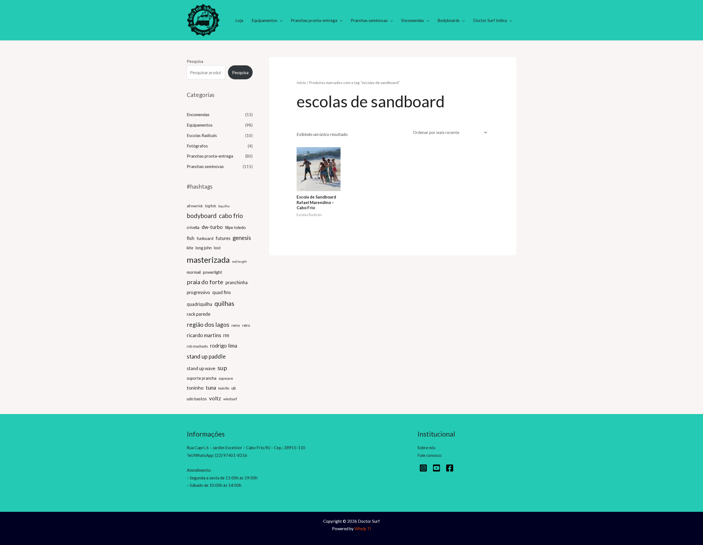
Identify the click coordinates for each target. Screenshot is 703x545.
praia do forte (205, 282)
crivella (193, 227)
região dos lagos (208, 324)
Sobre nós (426, 447)
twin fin (223, 388)
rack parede (198, 314)
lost (217, 247)
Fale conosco (429, 455)
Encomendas (412, 20)
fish (190, 238)
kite (190, 247)
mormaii (194, 272)
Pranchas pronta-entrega (314, 20)
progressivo (198, 292)
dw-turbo (212, 227)
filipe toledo (235, 227)
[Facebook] (450, 468)
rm (226, 335)
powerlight (212, 272)
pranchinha (236, 282)
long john (204, 247)
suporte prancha (201, 378)
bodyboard (202, 215)
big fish (210, 206)
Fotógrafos (197, 145)
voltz (215, 398)
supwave (226, 378)
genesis (242, 237)
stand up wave (201, 368)
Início (301, 82)
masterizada (208, 259)
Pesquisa (195, 61)
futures (223, 238)
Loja (239, 20)
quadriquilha (199, 304)
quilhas (224, 303)
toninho (195, 388)
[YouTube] (436, 468)
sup (222, 367)
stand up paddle (206, 356)
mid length (239, 261)
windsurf (230, 399)
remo (235, 325)
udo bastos (197, 398)
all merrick (195, 206)
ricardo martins (204, 335)
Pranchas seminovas (369, 20)
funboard (205, 238)
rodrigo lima (223, 346)
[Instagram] (423, 468)
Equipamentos (264, 20)
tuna (211, 387)
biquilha (224, 206)
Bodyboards (448, 20)
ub (233, 387)
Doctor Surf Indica (490, 20)
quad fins (221, 292)
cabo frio (231, 215)
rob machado (197, 346)
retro (246, 325)
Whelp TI (363, 528)
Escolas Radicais (202, 135)
